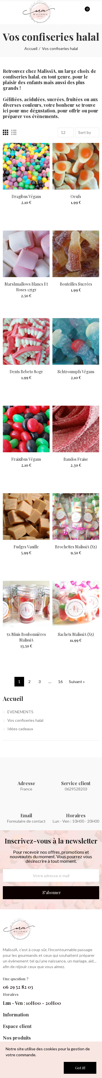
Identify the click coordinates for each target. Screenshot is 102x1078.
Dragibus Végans (26, 196)
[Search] (75, 12)
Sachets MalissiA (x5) (76, 634)
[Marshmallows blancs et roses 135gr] (26, 254)
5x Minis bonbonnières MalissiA (26, 637)
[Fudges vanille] (26, 516)
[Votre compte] (95, 12)
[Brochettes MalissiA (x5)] (75, 516)
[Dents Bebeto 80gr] (26, 341)
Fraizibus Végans (26, 459)
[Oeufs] (75, 166)
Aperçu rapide (35, 164)
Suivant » (77, 681)
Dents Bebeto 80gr (26, 371)
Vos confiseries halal (25, 720)
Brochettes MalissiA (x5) (76, 546)
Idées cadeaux (20, 728)
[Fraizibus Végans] (26, 429)
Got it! (80, 1067)
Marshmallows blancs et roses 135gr (26, 286)
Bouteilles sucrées (76, 284)
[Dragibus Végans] (26, 166)
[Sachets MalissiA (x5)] (75, 604)
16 (60, 681)
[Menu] (5, 13)
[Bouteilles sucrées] (75, 254)
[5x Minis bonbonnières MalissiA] (26, 604)
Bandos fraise (75, 459)
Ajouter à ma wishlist (35, 153)
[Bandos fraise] (75, 429)
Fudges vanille (26, 546)
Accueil (13, 698)
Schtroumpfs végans (76, 371)
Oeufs (76, 196)
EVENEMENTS (20, 711)
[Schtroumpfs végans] (75, 341)
